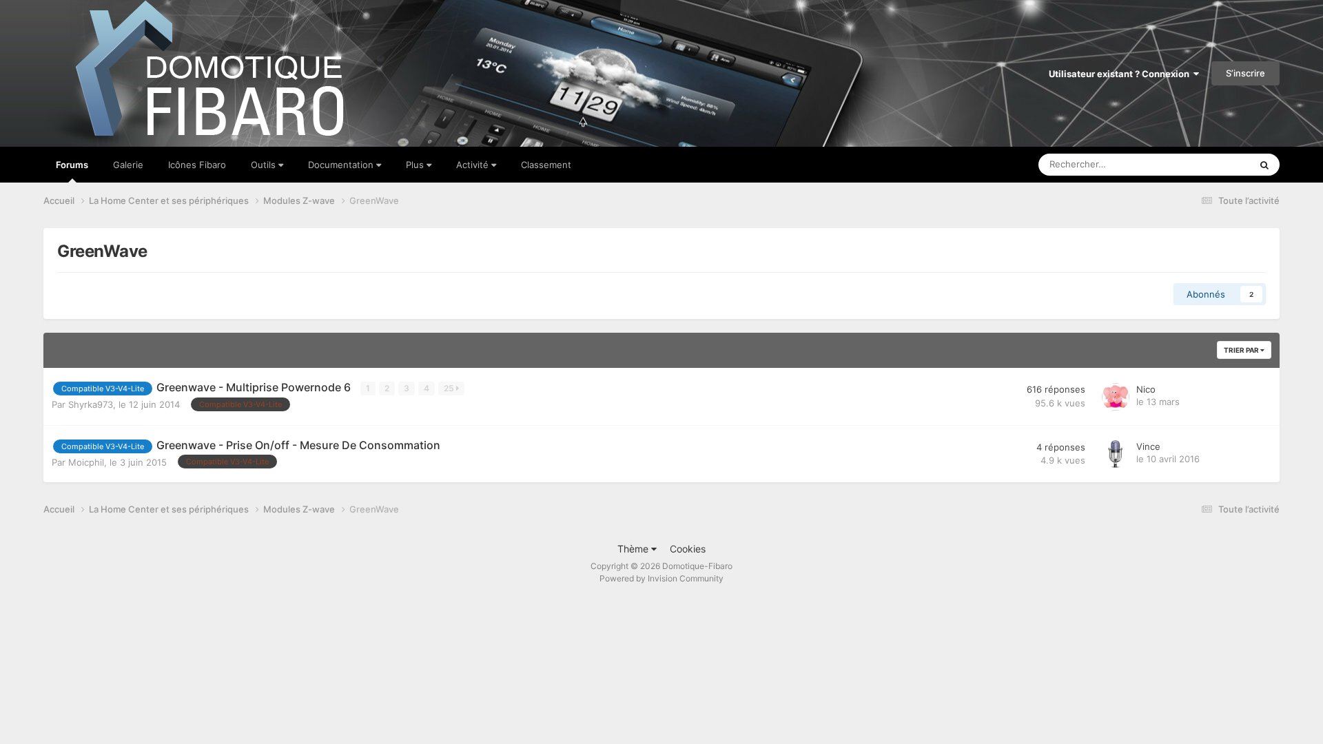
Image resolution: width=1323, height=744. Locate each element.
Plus (416, 164)
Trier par (1242, 350)
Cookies (688, 549)
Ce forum (1213, 164)
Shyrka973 (90, 404)
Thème (634, 549)
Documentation (342, 164)
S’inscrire (1245, 73)
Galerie (128, 164)
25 (450, 388)
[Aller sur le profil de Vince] (1115, 454)
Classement (546, 164)
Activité (473, 164)
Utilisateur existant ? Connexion (1121, 73)
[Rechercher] (1264, 165)
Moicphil (86, 462)
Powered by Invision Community (661, 578)
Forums (72, 164)
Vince (1148, 446)
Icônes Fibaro (197, 164)
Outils (264, 164)
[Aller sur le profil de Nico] (1115, 397)
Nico (1146, 389)
